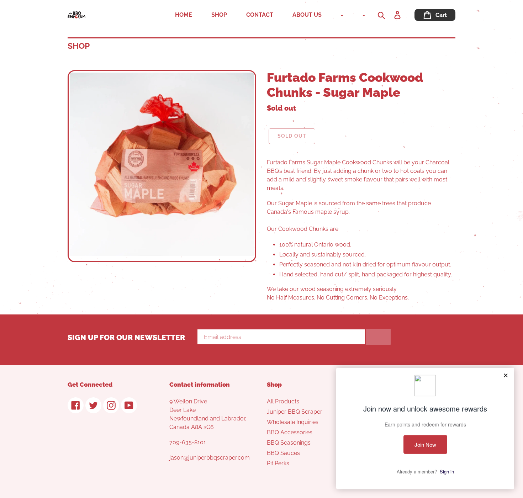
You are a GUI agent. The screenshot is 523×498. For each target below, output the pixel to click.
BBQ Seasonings (289, 442)
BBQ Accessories (289, 432)
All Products (283, 401)
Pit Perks (278, 463)
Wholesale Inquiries (292, 422)
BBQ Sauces (283, 453)
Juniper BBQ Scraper (294, 411)
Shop (79, 46)
